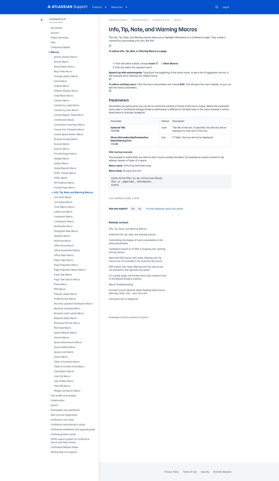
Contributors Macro (64, 119)
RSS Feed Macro (62, 327)
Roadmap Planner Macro (67, 323)
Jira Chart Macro (62, 197)
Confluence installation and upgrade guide (73, 429)
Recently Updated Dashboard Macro (73, 303)
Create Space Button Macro (68, 134)
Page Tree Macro (63, 274)
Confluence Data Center (63, 434)
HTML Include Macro (65, 173)
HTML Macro (60, 177)
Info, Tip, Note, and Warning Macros (73, 192)
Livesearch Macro (63, 216)
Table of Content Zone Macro (69, 366)
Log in (226, 7)
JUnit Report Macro (64, 206)
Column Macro (61, 100)
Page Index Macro (63, 260)
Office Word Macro (64, 255)
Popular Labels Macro (65, 294)
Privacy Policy (171, 471)
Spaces (55, 32)
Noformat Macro (62, 240)
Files (53, 42)
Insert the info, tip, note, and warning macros (132, 234)
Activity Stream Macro (65, 56)
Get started (56, 27)
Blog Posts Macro (63, 71)
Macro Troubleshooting (121, 284)
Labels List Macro (63, 211)
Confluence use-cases (62, 419)
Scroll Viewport (141, 317)
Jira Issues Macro (63, 202)
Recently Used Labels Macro (69, 313)
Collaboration (57, 400)
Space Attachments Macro (68, 342)
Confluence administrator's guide (68, 424)
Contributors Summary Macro (69, 124)
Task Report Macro (64, 371)
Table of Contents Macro (67, 361)
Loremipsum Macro (64, 221)
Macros (55, 52)
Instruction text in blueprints (123, 299)
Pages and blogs (59, 37)
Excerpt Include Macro (66, 139)
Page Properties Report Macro (70, 269)
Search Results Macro (65, 332)
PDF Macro (59, 289)
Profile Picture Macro (65, 298)
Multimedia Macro (63, 226)
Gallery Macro (61, 163)
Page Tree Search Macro (67, 279)
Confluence (125, 317)
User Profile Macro (63, 381)
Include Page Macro (64, 187)
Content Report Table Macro (68, 115)
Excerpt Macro (61, 144)
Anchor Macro (61, 61)
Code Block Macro (63, 95)
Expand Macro (61, 148)
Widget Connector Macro (67, 390)
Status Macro (61, 356)
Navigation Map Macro (66, 231)
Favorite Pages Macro (65, 153)
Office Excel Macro (64, 245)
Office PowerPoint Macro (67, 250)
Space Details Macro (65, 347)
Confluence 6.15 (57, 19)
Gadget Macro (61, 158)
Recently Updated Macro (67, 308)
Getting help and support (64, 452)
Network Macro (62, 235)
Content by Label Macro (66, 105)
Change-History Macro (66, 76)
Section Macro (61, 337)
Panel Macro (60, 284)
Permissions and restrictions (65, 410)
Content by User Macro (66, 110)
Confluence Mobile (60, 47)
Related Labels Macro (65, 318)
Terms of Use (190, 471)
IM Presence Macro (64, 182)
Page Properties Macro (66, 264)
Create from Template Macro (69, 129)
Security (205, 471)
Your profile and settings (63, 395)
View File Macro (62, 385)
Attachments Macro (64, 66)
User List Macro (62, 376)
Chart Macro (60, 81)
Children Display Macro (66, 90)
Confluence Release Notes (64, 447)
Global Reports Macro (65, 168)
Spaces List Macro (63, 352)
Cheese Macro (61, 85)
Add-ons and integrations (64, 414)
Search (216, 7)
